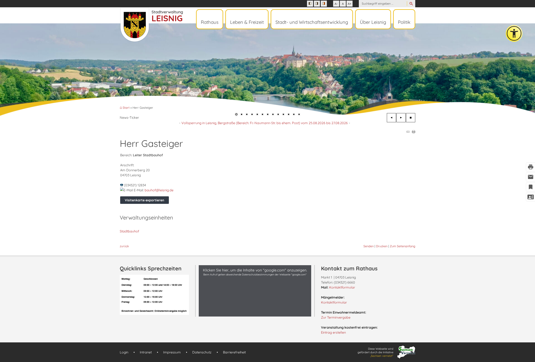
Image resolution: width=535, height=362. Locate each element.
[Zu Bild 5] (257, 114)
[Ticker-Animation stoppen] (410, 117)
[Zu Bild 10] (283, 114)
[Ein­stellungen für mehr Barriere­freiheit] (514, 33)
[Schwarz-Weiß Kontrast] (310, 4)
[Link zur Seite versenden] (407, 132)
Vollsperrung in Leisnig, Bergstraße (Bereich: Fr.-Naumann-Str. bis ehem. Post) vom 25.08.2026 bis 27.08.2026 (264, 123)
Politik (404, 22)
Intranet (146, 352)
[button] (17, 69)
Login (124, 352)
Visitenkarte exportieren (144, 200)
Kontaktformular (342, 287)
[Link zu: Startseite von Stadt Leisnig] (151, 25)
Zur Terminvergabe (335, 317)
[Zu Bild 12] (294, 114)
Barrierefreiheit (234, 352)
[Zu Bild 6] (262, 114)
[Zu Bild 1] (236, 114)
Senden (368, 246)
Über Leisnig (373, 22)
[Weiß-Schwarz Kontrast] (317, 4)
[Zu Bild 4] (252, 114)
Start (126, 108)
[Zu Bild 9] (278, 114)
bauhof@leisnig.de (159, 190)
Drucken (381, 246)
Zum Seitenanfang (402, 246)
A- (336, 4)
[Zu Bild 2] (241, 114)
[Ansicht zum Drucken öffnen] (413, 132)
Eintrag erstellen (333, 332)
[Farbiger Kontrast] (324, 4)
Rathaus (209, 22)
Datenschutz (201, 352)
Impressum (172, 352)
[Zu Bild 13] (299, 114)
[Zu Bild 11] (288, 114)
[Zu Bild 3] (247, 114)
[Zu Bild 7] (267, 114)
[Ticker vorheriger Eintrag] (391, 117)
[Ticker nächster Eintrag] (401, 117)
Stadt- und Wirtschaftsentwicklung (311, 22)
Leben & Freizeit (247, 22)
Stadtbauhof (129, 231)
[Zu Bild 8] (273, 114)
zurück (124, 246)
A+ (349, 4)
